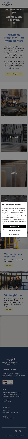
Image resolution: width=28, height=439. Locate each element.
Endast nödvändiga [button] (15, 230)
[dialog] (14, 219)
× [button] (24, 203)
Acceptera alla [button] (14, 226)
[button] (14, 234)
